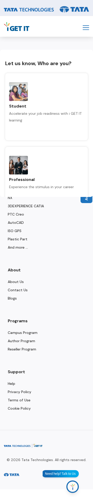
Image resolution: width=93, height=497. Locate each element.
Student (17, 106)
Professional (22, 179)
